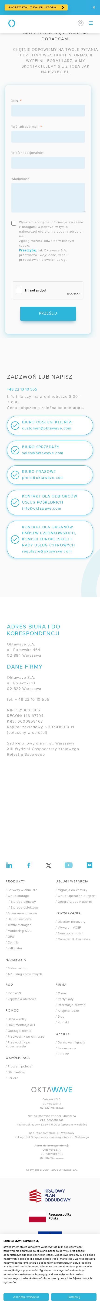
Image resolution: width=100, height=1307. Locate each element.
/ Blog (60, 1016)
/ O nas (61, 993)
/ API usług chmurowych (24, 974)
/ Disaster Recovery (71, 921)
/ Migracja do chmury (71, 890)
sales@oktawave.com (42, 453)
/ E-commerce (66, 1048)
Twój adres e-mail (25, 126)
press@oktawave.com (43, 478)
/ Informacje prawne (71, 1005)
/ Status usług (16, 968)
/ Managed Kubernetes (73, 939)
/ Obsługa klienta (18, 1031)
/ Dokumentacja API (20, 1025)
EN (71, 23)
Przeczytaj (27, 250)
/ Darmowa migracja (70, 1042)
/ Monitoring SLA (18, 931)
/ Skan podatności (69, 933)
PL (64, 23)
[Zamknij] (94, 7)
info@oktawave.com (41, 509)
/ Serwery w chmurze (22, 890)
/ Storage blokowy (21, 901)
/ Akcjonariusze (67, 1010)
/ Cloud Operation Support (76, 896)
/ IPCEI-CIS (13, 993)
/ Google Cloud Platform (74, 901)
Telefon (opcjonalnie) (27, 153)
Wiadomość (20, 179)
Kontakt (50, 23)
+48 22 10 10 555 (22, 389)
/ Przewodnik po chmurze (25, 1036)
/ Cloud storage (17, 896)
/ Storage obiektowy (22, 907)
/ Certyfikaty (65, 999)
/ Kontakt (62, 1022)
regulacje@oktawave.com (47, 551)
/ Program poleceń (19, 1066)
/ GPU (10, 936)
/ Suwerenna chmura (21, 913)
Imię (14, 100)
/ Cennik (12, 942)
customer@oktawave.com (47, 428)
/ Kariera (12, 1078)
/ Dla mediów (15, 1072)
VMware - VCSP (68, 927)
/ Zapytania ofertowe (21, 999)
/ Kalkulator (14, 948)
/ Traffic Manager (18, 925)
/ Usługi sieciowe (19, 919)
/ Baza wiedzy (16, 1019)
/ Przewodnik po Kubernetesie (18, 1044)
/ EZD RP (62, 1054)
